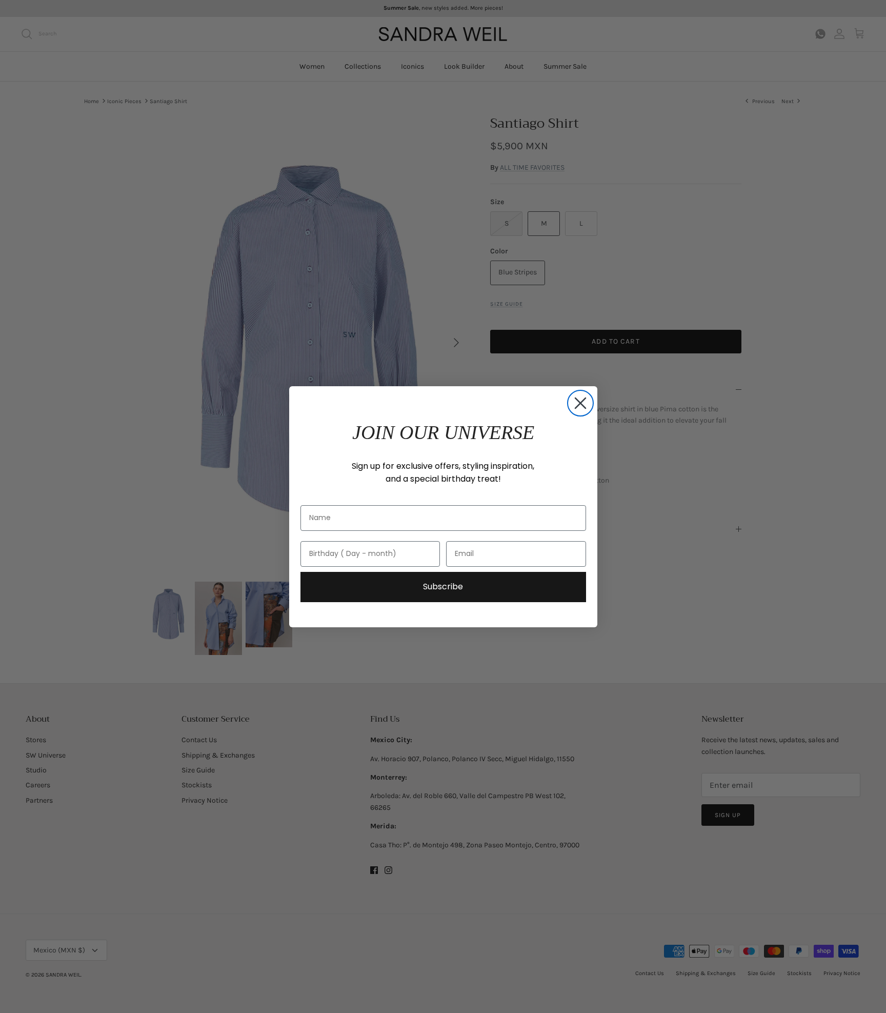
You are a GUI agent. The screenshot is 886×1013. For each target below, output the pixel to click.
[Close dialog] (580, 403)
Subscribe (443, 586)
